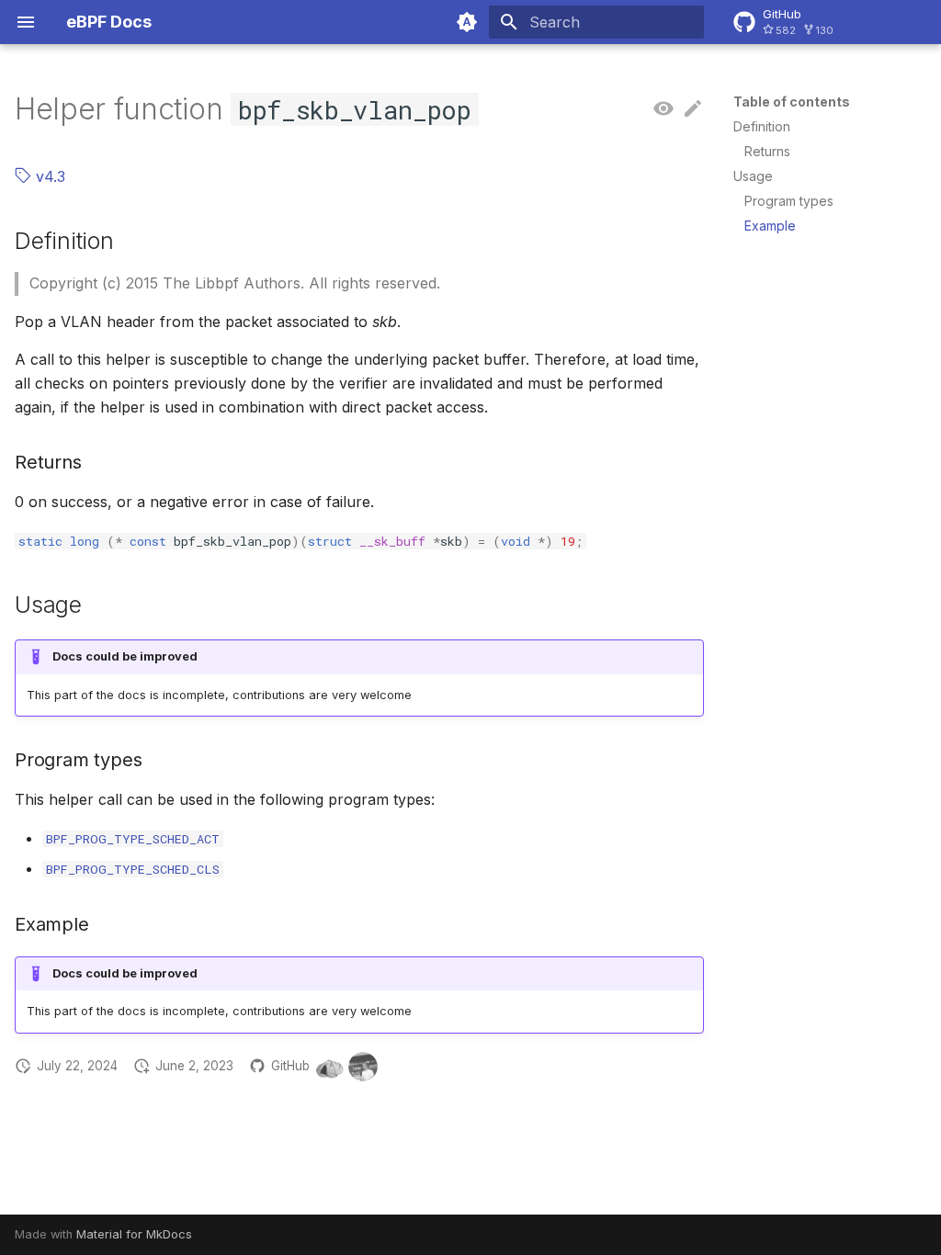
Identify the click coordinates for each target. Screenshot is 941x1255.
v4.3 (48, 176)
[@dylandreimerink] (330, 1066)
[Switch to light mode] (466, 22)
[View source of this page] (663, 109)
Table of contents (791, 101)
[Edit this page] (693, 109)
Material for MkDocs (134, 1234)
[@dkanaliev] (363, 1066)
